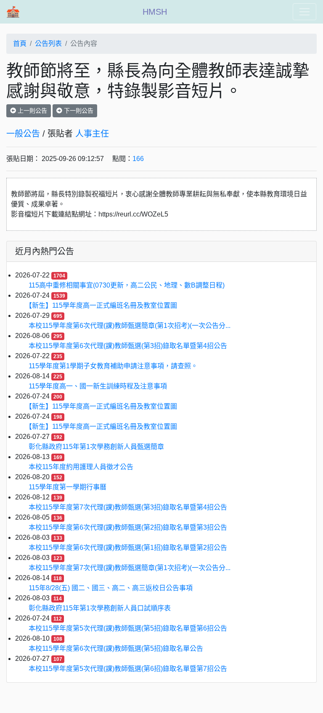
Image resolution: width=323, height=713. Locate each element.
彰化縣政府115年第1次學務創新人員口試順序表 (100, 608)
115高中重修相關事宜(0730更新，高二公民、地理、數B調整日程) (127, 285)
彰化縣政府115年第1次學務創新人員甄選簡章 (96, 446)
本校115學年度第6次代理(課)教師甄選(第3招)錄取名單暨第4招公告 (128, 345)
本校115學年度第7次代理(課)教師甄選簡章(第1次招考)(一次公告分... (129, 567)
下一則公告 (77, 110)
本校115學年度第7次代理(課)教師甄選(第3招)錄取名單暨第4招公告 (128, 507)
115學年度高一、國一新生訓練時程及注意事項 (98, 386)
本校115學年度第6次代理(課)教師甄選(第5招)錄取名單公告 (116, 648)
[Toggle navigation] (304, 11)
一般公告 (23, 133)
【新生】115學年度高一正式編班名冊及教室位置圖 (103, 305)
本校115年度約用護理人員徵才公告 (81, 466)
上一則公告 (31, 110)
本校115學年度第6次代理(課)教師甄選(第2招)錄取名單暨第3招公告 (128, 527)
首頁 (19, 43)
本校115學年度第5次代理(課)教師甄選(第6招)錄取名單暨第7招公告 (128, 668)
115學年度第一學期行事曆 (67, 487)
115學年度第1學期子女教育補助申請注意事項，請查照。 (113, 366)
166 (138, 158)
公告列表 (48, 43)
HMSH (155, 11)
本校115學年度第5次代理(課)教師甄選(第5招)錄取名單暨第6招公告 (128, 628)
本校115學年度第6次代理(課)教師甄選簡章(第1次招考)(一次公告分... (129, 325)
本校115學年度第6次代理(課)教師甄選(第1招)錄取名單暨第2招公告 (128, 547)
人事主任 (92, 133)
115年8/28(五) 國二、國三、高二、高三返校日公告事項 (111, 588)
